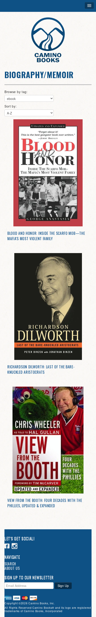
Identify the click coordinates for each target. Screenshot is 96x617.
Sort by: (10, 106)
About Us (12, 568)
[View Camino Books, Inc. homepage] (48, 39)
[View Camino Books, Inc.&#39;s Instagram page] (15, 546)
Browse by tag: (16, 91)
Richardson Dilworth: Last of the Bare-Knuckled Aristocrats (41, 369)
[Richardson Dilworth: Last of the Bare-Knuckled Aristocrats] (48, 306)
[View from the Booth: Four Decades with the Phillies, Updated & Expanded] (48, 440)
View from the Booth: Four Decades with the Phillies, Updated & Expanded (44, 503)
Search (10, 564)
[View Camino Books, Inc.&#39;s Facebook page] (7, 546)
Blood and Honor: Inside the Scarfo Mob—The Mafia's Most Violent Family (46, 236)
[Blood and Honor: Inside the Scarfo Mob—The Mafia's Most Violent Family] (48, 172)
